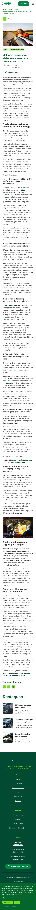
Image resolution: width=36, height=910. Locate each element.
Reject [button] (17, 902)
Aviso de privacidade (18, 881)
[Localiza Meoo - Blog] (6, 3)
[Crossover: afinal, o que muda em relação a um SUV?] (8, 723)
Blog (10, 9)
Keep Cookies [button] (7, 902)
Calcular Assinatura (18, 788)
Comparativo (18, 783)
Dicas (17, 9)
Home (5, 9)
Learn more (6, 898)
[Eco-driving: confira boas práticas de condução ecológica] (8, 737)
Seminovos (18, 819)
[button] (9, 906)
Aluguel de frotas (18, 823)
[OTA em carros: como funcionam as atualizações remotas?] (8, 708)
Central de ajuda (18, 796)
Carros (18, 779)
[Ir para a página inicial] (18, 760)
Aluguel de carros (18, 815)
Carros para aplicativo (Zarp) (18, 828)
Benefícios (18, 801)
